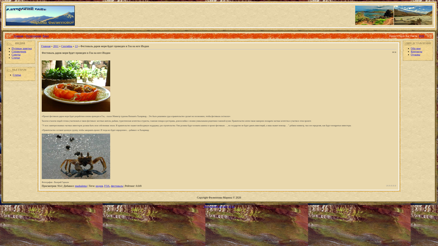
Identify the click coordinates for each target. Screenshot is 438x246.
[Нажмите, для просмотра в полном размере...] (76, 110)
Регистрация (33, 36)
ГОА (107, 185)
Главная (18, 36)
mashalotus (81, 185)
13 (76, 46)
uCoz (231, 206)
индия (99, 185)
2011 (56, 46)
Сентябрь (66, 46)
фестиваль (117, 185)
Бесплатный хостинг (216, 206)
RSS (421, 36)
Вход (46, 36)
